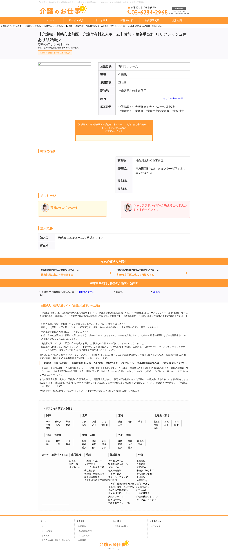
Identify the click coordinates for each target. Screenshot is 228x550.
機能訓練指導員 (92, 477)
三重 (120, 425)
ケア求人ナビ (156, 526)
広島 (84, 441)
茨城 (58, 425)
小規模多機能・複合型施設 (121, 487)
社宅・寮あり (143, 483)
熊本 (130, 441)
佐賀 (120, 447)
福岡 (120, 441)
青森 (156, 425)
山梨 (58, 444)
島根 (84, 444)
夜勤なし (140, 460)
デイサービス (114, 474)
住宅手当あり (143, 480)
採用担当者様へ (121, 526)
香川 (84, 447)
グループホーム (115, 467)
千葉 (48, 425)
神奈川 (58, 421)
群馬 (48, 428)
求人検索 (45, 536)
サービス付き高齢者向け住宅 (122, 483)
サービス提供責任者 (94, 467)
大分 (130, 444)
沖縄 (130, 447)
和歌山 (104, 425)
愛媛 (104, 444)
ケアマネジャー (92, 464)
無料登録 (177, 20)
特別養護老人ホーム (118, 464)
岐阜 (140, 421)
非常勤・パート (76, 467)
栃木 (68, 425)
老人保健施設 (114, 470)
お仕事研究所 (152, 20)
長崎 (120, 444)
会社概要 (82, 540)
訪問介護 (112, 480)
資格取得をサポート (146, 474)
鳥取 (94, 444)
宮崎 (140, 444)
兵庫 (94, 421)
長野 (58, 441)
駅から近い (141, 490)
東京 (48, 421)
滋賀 (84, 425)
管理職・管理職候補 (94, 474)
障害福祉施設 (114, 500)
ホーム (50, 20)
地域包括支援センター (119, 493)
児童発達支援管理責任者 (96, 480)
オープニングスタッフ (147, 500)
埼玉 (68, 421)
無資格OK (141, 467)
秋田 (156, 428)
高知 (104, 447)
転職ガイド (127, 20)
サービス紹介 (76, 20)
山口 (104, 441)
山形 (176, 425)
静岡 (130, 421)
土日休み (140, 477)
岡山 (94, 441)
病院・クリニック (117, 496)
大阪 (84, 421)
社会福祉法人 (143, 493)
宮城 (166, 421)
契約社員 (73, 464)
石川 (68, 441)
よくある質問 (83, 536)
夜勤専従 (140, 464)
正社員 (156, 291)
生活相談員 (89, 470)
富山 (48, 444)
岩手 (166, 425)
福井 (68, 444)
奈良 (94, 425)
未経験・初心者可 (145, 470)
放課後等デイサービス (119, 503)
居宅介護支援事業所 (118, 490)
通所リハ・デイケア (118, 477)
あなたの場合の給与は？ (175, 98)
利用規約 (82, 526)
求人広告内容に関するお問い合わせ (57, 540)
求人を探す (101, 20)
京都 (104, 421)
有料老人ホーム (86, 291)
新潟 (48, 441)
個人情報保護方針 (85, 531)
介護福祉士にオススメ (147, 496)
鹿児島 (140, 441)
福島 (176, 421)
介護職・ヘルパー (93, 460)
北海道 (156, 421)
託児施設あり (143, 487)
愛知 (120, 421)
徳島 (94, 447)
